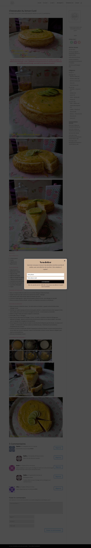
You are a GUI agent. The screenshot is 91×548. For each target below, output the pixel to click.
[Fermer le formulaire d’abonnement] (65, 261)
